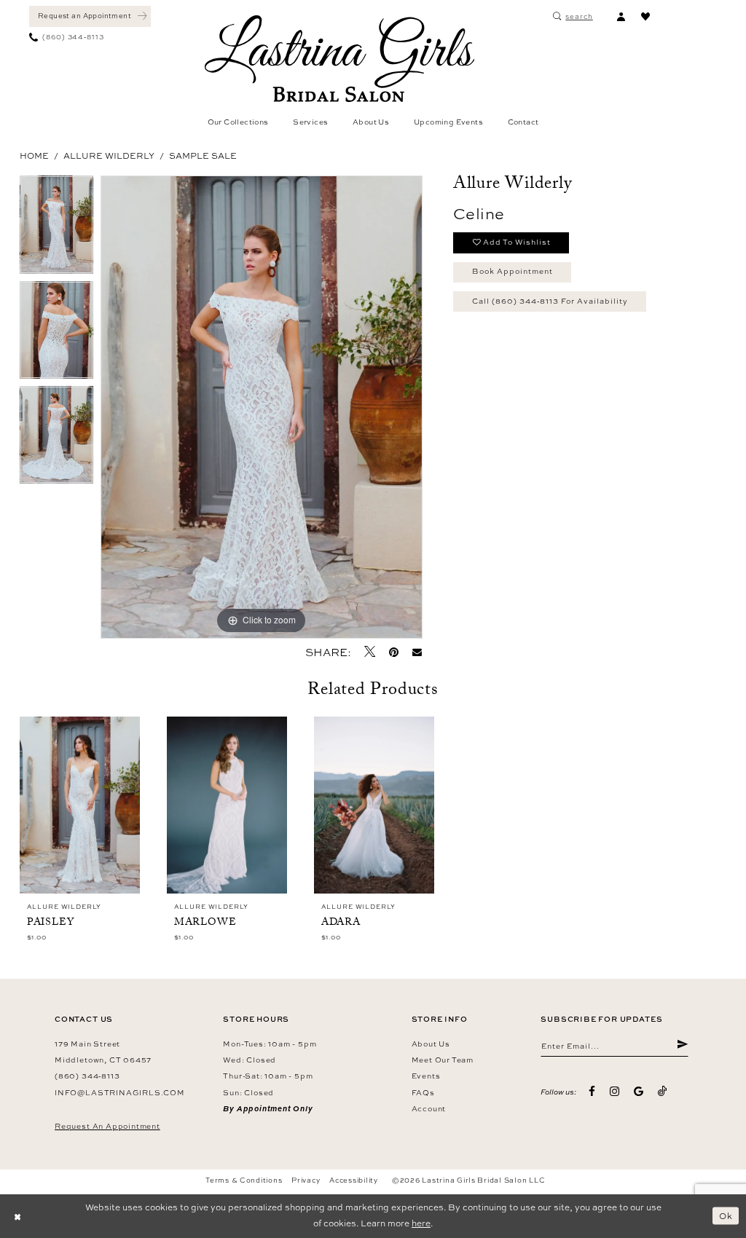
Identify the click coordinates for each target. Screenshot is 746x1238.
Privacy (305, 1180)
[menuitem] (90, 16)
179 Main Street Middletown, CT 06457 (103, 1051)
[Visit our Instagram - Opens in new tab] (614, 1092)
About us (431, 1043)
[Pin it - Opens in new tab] (393, 652)
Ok (726, 1215)
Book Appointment (512, 271)
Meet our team (443, 1059)
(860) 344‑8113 (87, 1076)
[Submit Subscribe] (682, 1046)
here (421, 1223)
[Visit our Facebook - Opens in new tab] (593, 1092)
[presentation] (80, 805)
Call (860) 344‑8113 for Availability (550, 301)
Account (429, 1108)
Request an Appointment (107, 1126)
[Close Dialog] (17, 1216)
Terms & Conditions (243, 1180)
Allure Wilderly (108, 156)
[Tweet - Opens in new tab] (370, 652)
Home (34, 156)
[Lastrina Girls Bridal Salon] (339, 58)
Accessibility (353, 1180)
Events (426, 1076)
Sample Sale (203, 156)
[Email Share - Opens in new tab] (417, 652)
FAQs (423, 1092)
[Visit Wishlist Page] (645, 16)
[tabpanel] (56, 228)
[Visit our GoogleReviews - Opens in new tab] (638, 1092)
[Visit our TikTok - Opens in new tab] (662, 1091)
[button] (620, 16)
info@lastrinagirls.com (120, 1092)
